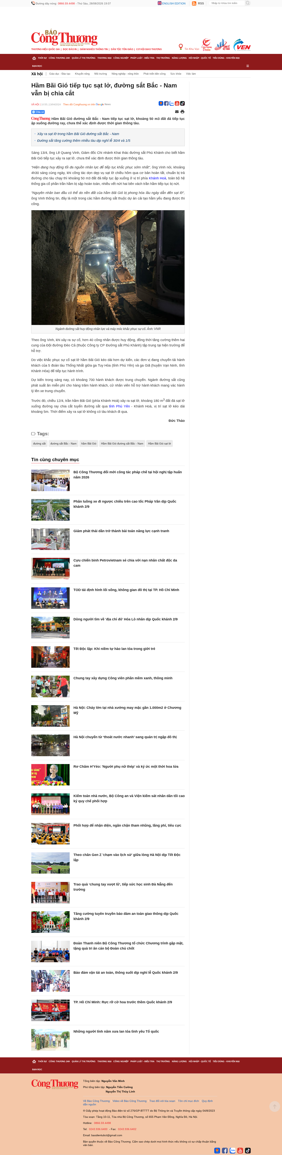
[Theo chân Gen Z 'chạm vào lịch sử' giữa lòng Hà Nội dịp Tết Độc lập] (50, 863)
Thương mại (104, 58)
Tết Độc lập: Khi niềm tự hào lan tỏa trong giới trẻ (114, 649)
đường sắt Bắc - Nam (63, 443)
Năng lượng (179, 58)
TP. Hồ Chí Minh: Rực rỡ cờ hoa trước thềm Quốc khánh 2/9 (122, 1002)
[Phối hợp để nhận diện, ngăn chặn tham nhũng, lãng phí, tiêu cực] (50, 834)
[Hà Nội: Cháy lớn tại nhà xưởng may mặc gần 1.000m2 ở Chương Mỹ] (50, 716)
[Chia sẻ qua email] (177, 112)
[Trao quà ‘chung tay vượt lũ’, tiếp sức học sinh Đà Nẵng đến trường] (50, 893)
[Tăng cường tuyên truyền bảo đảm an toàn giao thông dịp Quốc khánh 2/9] (50, 922)
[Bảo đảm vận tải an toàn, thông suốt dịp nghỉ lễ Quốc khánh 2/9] (50, 981)
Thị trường (163, 58)
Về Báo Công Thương (96, 1100)
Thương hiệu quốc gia (45, 49)
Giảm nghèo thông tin (94, 49)
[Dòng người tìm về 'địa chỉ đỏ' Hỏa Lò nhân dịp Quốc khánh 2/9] (50, 627)
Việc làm (191, 73)
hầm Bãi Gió (88, 443)
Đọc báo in (70, 49)
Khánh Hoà (157, 178)
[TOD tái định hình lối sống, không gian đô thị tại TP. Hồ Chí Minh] (50, 598)
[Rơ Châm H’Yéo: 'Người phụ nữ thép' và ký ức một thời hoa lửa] (50, 775)
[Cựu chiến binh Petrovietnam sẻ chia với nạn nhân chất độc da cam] (50, 569)
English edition (174, 3)
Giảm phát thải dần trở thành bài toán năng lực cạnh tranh (121, 531)
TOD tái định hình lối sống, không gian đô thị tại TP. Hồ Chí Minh (126, 590)
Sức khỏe (175, 73)
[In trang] (182, 112)
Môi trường (100, 73)
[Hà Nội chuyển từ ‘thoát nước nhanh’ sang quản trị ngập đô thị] (50, 745)
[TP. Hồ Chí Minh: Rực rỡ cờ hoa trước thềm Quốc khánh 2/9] (50, 1010)
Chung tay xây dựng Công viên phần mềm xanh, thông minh (122, 678)
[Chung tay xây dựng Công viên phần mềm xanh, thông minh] (50, 686)
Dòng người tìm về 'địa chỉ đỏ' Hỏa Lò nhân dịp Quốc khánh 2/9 (125, 619)
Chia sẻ (40, 112)
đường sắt (39, 443)
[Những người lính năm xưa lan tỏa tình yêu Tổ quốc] (50, 1040)
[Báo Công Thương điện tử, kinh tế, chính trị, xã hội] (64, 37)
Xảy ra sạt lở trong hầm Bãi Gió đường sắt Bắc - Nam (78, 134)
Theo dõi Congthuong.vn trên (79, 104)
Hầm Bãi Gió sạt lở (159, 443)
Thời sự (42, 58)
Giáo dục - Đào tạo (59, 73)
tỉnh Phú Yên (119, 406)
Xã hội (37, 74)
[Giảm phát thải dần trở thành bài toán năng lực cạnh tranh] (50, 539)
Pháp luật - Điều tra (142, 58)
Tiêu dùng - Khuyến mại (226, 58)
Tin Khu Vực (191, 48)
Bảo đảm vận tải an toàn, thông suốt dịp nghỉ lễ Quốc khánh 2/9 (125, 972)
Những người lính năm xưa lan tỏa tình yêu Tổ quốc (116, 1031)
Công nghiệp (121, 58)
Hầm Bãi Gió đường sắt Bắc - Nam (122, 443)
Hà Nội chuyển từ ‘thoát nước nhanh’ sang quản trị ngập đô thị (125, 737)
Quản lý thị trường (84, 58)
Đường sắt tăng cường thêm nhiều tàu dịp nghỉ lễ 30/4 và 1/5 (83, 141)
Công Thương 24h (59, 58)
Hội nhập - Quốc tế (200, 58)
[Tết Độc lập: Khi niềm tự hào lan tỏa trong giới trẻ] (50, 657)
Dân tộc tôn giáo (122, 49)
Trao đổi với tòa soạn (162, 1100)
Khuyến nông (82, 73)
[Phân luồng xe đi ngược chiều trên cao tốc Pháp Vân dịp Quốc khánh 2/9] (50, 510)
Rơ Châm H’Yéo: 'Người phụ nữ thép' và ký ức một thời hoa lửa (125, 766)
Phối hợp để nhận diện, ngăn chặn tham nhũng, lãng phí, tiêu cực (127, 825)
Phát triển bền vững (154, 73)
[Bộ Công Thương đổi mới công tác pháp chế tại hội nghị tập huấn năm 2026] (50, 480)
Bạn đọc (37, 66)
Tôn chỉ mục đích (188, 1100)
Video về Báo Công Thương (130, 1100)
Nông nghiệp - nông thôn (125, 73)
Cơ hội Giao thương (149, 49)
